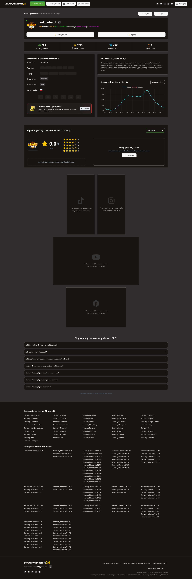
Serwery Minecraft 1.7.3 (62, 544)
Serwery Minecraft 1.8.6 (33, 533)
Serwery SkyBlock (147, 431)
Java (42, 84)
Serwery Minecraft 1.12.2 (62, 508)
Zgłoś (162, 14)
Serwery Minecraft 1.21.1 (92, 482)
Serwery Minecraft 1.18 (33, 486)
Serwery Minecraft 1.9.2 (150, 514)
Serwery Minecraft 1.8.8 (33, 527)
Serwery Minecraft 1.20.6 (121, 454)
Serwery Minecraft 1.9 (150, 505)
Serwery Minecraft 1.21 (92, 451)
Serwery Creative (59, 418)
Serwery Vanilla (118, 434)
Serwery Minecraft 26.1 (62, 451)
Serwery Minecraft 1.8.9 (33, 525)
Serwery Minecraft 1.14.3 (150, 492)
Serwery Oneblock (60, 428)
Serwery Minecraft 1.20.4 (121, 459)
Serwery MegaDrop (90, 425)
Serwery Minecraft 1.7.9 (62, 527)
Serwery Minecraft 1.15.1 (121, 492)
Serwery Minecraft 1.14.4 (150, 489)
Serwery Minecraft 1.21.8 (92, 462)
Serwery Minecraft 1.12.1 (62, 511)
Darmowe (44, 79)
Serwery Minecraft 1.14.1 (150, 498)
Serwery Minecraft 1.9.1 (150, 517)
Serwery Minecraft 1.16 (92, 486)
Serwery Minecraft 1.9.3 (150, 511)
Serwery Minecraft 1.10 (121, 505)
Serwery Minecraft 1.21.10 (92, 456)
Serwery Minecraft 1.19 (150, 451)
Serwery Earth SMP (119, 418)
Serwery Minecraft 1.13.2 (33, 508)
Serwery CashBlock (148, 415)
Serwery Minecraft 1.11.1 (92, 511)
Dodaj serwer (38, 4)
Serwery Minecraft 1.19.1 (150, 462)
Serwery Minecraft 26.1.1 (62, 456)
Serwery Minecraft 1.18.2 (33, 489)
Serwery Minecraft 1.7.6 (62, 536)
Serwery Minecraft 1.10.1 (121, 511)
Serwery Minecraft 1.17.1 (62, 489)
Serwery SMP (117, 431)
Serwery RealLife (59, 431)
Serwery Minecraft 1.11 (92, 505)
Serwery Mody (146, 425)
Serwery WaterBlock (148, 434)
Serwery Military (147, 438)
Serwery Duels (88, 418)
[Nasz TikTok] (165, 4)
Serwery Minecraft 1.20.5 (121, 456)
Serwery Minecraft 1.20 (121, 451)
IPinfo (110, 393)
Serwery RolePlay (89, 431)
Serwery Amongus (31, 441)
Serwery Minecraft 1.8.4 (33, 538)
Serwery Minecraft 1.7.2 (62, 547)
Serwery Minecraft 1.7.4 (62, 541)
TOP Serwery (70, 4)
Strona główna (30, 13)
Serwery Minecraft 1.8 (33, 522)
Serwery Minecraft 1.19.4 (150, 454)
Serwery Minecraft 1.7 (62, 522)
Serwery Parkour (89, 428)
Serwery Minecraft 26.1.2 (62, 454)
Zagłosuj (133, 35)
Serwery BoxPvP (118, 415)
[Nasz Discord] (157, 4)
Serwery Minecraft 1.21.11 (92, 454)
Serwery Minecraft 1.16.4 (92, 492)
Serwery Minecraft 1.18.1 (33, 492)
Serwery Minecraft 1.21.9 (92, 459)
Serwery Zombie (118, 438)
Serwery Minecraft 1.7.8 (62, 530)
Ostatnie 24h (156, 82)
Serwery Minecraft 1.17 (62, 486)
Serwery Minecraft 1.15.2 (121, 489)
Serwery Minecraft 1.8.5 (33, 536)
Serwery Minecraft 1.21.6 (92, 468)
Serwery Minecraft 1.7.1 (62, 550)
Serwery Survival (89, 434)
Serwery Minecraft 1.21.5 (92, 470)
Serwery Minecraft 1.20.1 (121, 468)
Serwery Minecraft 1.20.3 (121, 462)
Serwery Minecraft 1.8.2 (33, 544)
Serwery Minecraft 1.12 (62, 505)
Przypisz (146, 14)
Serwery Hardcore (118, 422)
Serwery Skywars (59, 434)
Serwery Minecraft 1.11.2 (92, 508)
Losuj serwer (84, 4)
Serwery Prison (117, 428)
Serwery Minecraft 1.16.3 (92, 495)
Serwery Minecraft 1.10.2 (121, 508)
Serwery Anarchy (59, 415)
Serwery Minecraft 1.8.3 (33, 541)
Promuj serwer (55, 4)
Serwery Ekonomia (31, 422)
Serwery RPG (29, 431)
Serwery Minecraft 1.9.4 (150, 508)
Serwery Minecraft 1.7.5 (62, 538)
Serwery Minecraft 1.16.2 (92, 498)
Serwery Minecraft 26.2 (33, 451)
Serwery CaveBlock (31, 418)
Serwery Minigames (119, 425)
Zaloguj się (182, 4)
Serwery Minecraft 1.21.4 (92, 473)
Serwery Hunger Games (150, 422)
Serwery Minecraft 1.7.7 (62, 533)
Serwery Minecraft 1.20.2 (121, 465)
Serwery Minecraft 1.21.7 (92, 465)
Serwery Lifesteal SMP (32, 425)
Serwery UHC (58, 438)
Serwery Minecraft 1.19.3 (150, 456)
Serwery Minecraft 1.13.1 (33, 511)
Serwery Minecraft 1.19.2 (150, 459)
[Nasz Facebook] (161, 4)
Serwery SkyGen (30, 434)
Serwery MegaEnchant (61, 425)
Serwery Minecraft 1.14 (150, 486)
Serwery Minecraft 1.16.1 (92, 501)
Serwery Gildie (88, 422)
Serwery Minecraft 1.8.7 (33, 530)
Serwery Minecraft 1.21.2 (92, 479)
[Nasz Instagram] (168, 4)
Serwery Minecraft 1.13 (33, 505)
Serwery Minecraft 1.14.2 (150, 495)
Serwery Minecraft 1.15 (121, 486)
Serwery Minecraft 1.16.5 (92, 489)
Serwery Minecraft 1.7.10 (62, 525)
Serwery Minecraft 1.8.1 (33, 547)
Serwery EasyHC (147, 418)
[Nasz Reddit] (172, 4)
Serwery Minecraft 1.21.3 (92, 476)
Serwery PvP (145, 428)
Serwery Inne (29, 438)
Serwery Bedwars (89, 415)
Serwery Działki (88, 438)
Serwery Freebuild (60, 422)
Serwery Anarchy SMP (32, 415)
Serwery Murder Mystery (33, 428)
